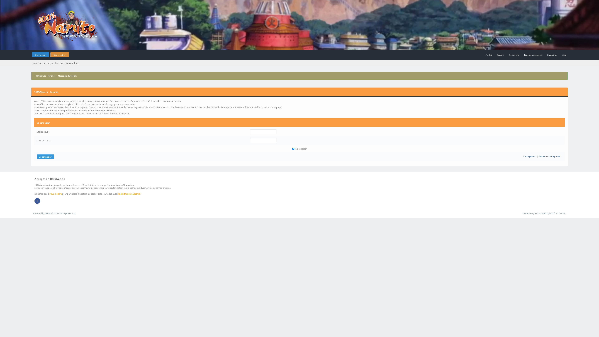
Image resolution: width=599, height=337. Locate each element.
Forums (500, 55)
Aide (564, 55)
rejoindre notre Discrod (129, 193)
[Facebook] (37, 201)
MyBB (47, 213)
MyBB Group (69, 213)
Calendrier (552, 55)
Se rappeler (301, 148)
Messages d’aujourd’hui (66, 63)
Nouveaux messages (43, 63)
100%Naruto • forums (44, 75)
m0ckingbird (547, 213)
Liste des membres (533, 55)
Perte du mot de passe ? (550, 156)
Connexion (40, 55)
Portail (489, 55)
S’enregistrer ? (530, 156)
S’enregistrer (60, 55)
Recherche (514, 55)
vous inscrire (56, 193)
